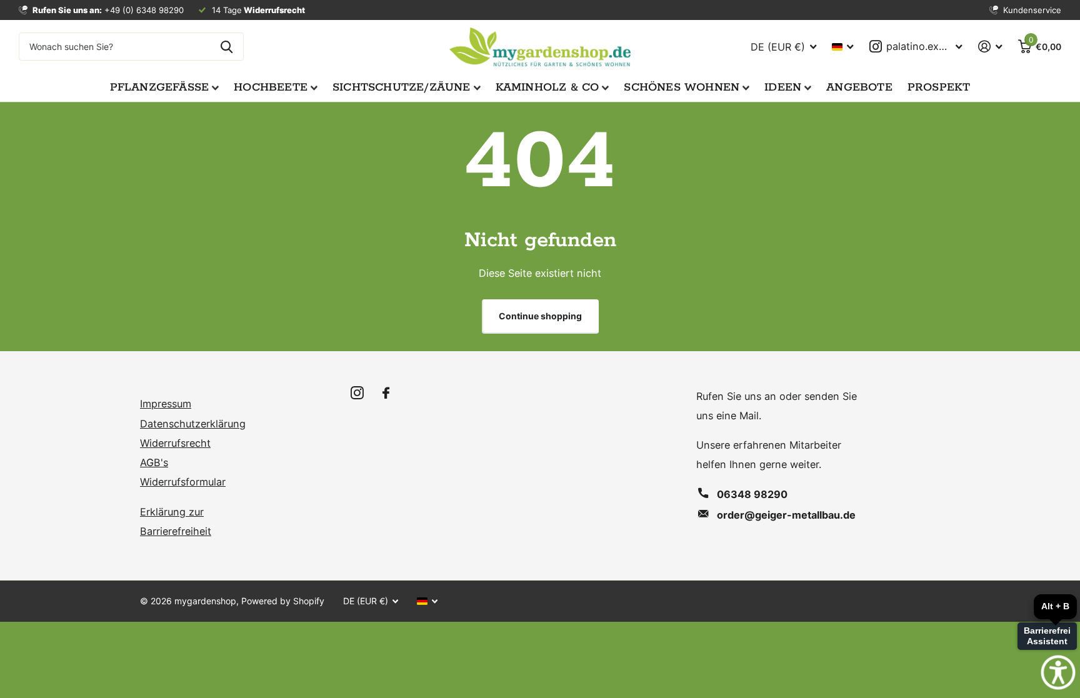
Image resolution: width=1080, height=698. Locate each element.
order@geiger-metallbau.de (786, 515)
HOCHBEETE (271, 87)
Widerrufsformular (183, 482)
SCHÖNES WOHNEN (681, 87)
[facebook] (385, 393)
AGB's (154, 462)
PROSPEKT (939, 87)
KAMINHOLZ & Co (547, 87)
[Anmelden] (990, 46)
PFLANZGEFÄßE (159, 87)
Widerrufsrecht (175, 443)
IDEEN (782, 87)
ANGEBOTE (859, 87)
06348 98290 (752, 494)
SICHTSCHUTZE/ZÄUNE (401, 87)
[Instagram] (357, 393)
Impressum (165, 403)
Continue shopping (540, 316)
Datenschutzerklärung (193, 423)
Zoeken (226, 46)
